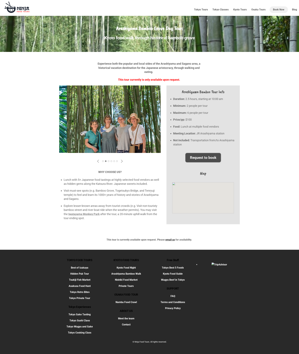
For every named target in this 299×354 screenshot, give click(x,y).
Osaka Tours (258, 9)
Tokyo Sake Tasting (80, 314)
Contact (126, 324)
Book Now (278, 9)
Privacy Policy (173, 308)
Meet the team (126, 318)
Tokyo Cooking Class (79, 332)
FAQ (173, 296)
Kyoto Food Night (126, 267)
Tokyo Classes (220, 9)
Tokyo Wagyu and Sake (79, 326)
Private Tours (126, 286)
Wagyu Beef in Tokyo (173, 279)
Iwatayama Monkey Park (84, 214)
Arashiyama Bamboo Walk (126, 273)
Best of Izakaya (79, 267)
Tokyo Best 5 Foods (173, 267)
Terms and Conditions (173, 302)
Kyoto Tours (240, 9)
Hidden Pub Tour (79, 273)
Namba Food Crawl (126, 302)
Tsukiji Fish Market (79, 279)
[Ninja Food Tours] (16, 11)
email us (170, 239)
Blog (294, 9)
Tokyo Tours (201, 9)
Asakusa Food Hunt (80, 286)
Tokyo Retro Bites (80, 292)
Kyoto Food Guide (173, 273)
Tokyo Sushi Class (79, 320)
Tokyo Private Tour (79, 298)
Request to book (203, 158)
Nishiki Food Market (126, 279)
